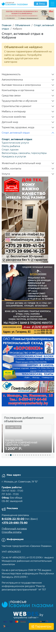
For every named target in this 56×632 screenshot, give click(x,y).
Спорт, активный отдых (16, 132)
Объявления (22, 25)
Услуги (6, 174)
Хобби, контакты (11, 168)
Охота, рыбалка (11, 146)
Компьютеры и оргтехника (18, 90)
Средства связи (11, 95)
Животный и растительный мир (21, 163)
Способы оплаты (12, 532)
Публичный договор (14, 528)
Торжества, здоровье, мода (18, 127)
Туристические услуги (15, 142)
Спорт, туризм (10, 149)
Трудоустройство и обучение (19, 101)
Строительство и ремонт (16, 106)
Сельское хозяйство (14, 116)
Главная (6, 25)
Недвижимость (11, 74)
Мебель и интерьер (14, 111)
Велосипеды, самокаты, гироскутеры (24, 153)
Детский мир (10, 122)
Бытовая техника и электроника (21, 85)
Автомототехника (12, 79)
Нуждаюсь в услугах (14, 156)
